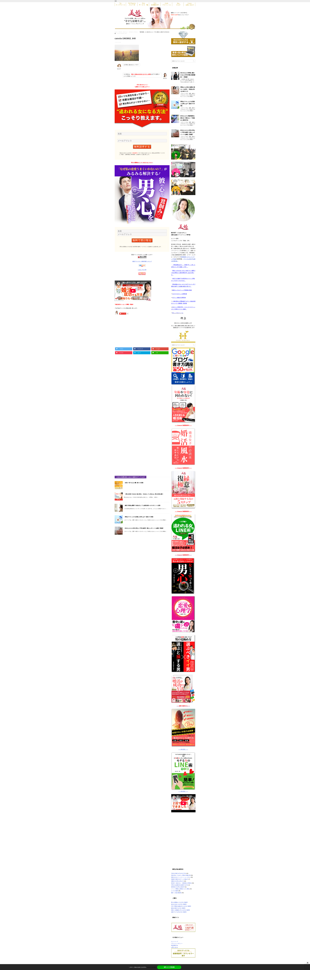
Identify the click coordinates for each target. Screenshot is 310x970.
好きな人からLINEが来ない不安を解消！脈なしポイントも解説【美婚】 (144, 528)
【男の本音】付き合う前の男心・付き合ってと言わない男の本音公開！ (144, 494)
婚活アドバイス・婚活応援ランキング (142, 261)
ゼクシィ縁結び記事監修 (179, 297)
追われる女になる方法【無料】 (179, 904)
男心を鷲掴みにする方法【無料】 (179, 902)
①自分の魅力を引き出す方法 (178, 873)
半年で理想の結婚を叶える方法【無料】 (181, 906)
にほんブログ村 (142, 269)
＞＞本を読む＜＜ (183, 749)
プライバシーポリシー (176, 943)
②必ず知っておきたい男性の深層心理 (180, 875)
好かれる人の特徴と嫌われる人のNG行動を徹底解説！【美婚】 (187, 75)
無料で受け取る (142, 240)
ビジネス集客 (174, 890)
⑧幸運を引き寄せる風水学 (178, 887)
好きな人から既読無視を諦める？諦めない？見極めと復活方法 (187, 118)
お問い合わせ (174, 947)
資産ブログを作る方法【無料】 (179, 912)
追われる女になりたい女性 (143, 74)
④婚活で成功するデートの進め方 (179, 879)
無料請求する (142, 146)
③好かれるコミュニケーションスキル (180, 877)
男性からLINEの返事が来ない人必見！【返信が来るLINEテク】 (187, 89)
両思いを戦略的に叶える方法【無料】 (180, 910)
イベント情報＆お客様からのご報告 (180, 888)
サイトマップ (174, 941)
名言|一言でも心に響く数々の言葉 (134, 482)
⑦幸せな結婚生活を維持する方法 (179, 885)
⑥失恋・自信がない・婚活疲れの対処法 (181, 883)
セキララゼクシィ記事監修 (179, 294)
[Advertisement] (142, 328)
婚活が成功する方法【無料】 (178, 908)
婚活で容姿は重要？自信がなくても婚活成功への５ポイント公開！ (143, 505)
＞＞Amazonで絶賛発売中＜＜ (183, 425)
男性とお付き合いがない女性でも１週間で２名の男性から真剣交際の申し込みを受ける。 (183, 272)
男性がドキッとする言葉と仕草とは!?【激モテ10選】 (139, 516)
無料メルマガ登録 (168, 967)
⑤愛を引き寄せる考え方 (177, 881)
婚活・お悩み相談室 (176, 892)
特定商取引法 (174, 945)
